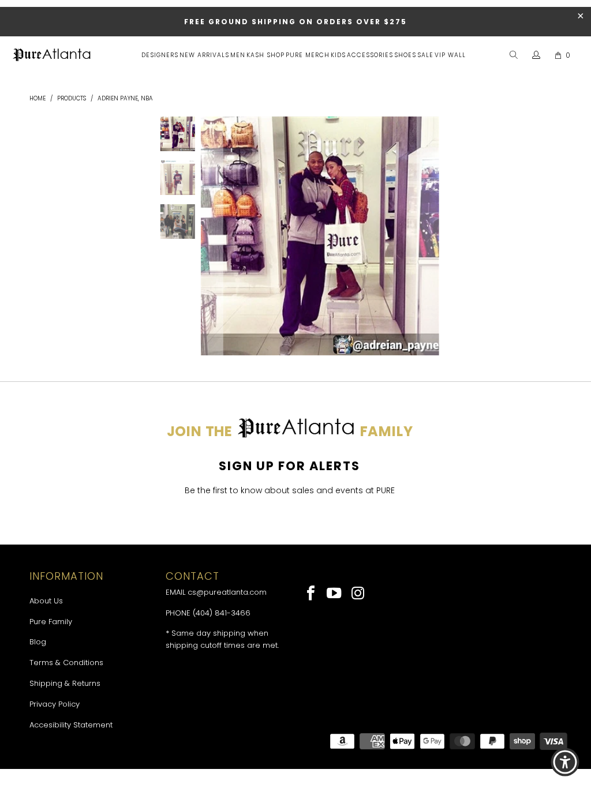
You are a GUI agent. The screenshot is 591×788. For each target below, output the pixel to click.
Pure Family (50, 621)
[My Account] (536, 55)
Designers (159, 55)
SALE (425, 55)
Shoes (405, 55)
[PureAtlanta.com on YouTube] (335, 594)
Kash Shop (265, 55)
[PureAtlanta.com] (52, 56)
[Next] (428, 236)
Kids (338, 55)
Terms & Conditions (66, 662)
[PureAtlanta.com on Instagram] (358, 594)
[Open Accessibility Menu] (565, 762)
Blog (37, 641)
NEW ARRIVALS (204, 55)
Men (237, 55)
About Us (46, 600)
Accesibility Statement (71, 724)
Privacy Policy (54, 704)
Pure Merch (308, 55)
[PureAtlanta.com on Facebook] (311, 594)
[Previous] (211, 236)
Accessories (370, 55)
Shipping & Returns (64, 683)
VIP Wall (450, 55)
